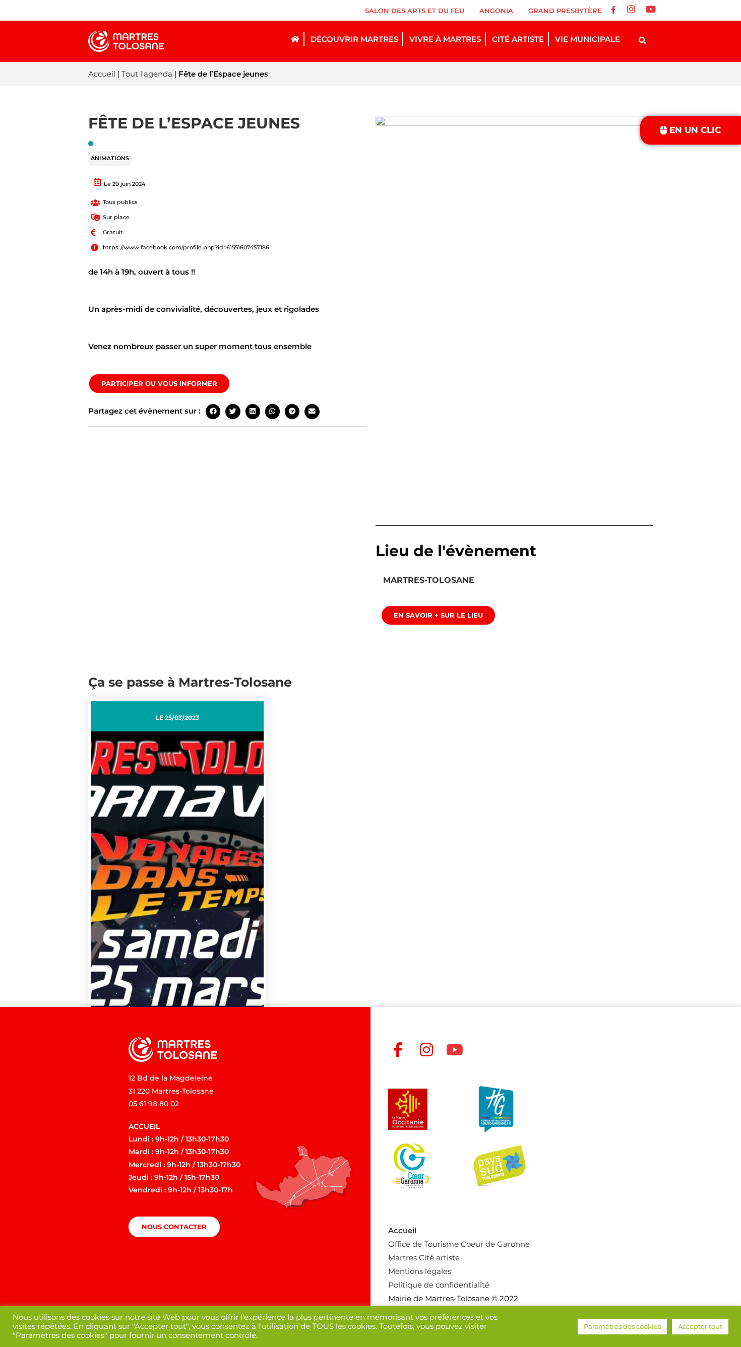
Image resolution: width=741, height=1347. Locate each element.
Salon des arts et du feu (414, 11)
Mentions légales (419, 1271)
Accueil (101, 74)
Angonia (496, 11)
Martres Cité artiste (424, 1257)
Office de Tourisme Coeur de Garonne (459, 1244)
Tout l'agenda (146, 74)
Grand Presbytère (565, 11)
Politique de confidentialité (438, 1285)
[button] (213, 411)
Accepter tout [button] (700, 1326)
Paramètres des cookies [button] (622, 1326)
